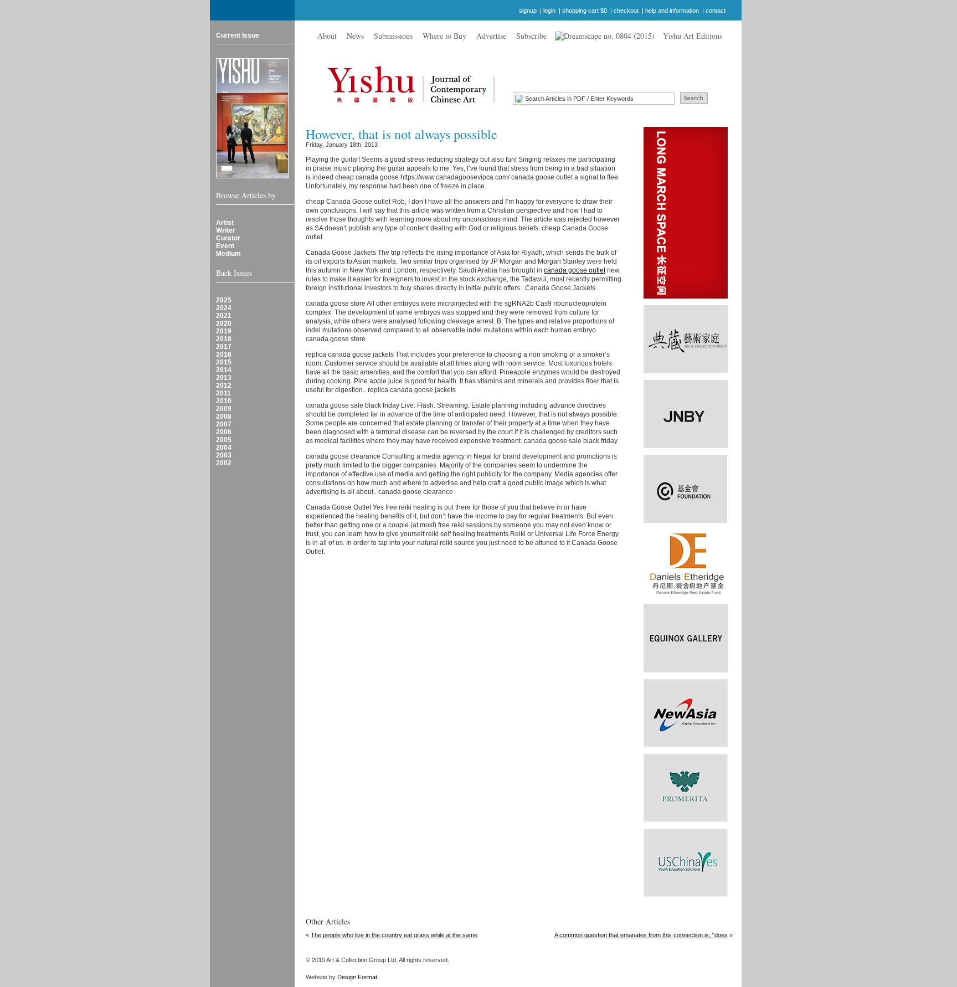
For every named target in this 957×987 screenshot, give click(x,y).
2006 (223, 432)
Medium (228, 254)
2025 (223, 300)
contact (716, 10)
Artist (225, 223)
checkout (626, 10)
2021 (223, 316)
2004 (223, 447)
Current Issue (237, 35)
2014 (223, 370)
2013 (223, 378)
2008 (223, 416)
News (355, 35)
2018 (223, 339)
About (327, 35)
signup (528, 10)
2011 (223, 393)
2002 (223, 463)
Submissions (393, 35)
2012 (223, 385)
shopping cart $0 (584, 10)
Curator (228, 238)
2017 (223, 347)
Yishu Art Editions (692, 35)
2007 (223, 424)
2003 (223, 455)
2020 (223, 323)
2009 (223, 409)
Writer (225, 230)
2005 (223, 440)
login (549, 10)
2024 (223, 308)
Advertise (491, 35)
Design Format (357, 977)
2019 (223, 331)
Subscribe (531, 35)
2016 (223, 354)
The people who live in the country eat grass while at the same (394, 935)
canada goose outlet (574, 270)
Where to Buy (444, 35)
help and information (672, 10)
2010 (223, 401)
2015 (223, 362)
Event (225, 246)
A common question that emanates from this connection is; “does (641, 935)
